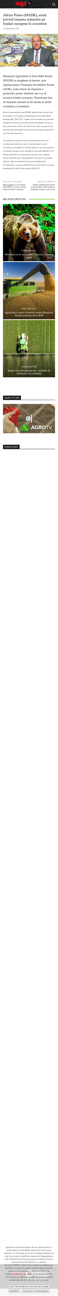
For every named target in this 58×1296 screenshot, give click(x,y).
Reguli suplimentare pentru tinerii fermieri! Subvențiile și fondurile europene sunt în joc (43, 187)
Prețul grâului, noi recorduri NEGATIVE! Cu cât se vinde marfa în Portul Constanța (14, 187)
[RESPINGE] (54, 1269)
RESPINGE (14, 1291)
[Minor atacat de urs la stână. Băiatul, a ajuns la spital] (29, 232)
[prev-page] (5, 383)
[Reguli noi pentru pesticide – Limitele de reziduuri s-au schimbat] (29, 348)
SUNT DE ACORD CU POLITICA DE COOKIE (29, 1286)
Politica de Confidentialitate (35, 1291)
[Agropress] (29, 4)
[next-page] (9, 383)
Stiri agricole (28, 251)
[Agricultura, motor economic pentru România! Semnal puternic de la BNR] (29, 290)
